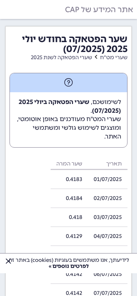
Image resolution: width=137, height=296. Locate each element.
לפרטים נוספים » (69, 266)
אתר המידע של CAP (99, 9)
